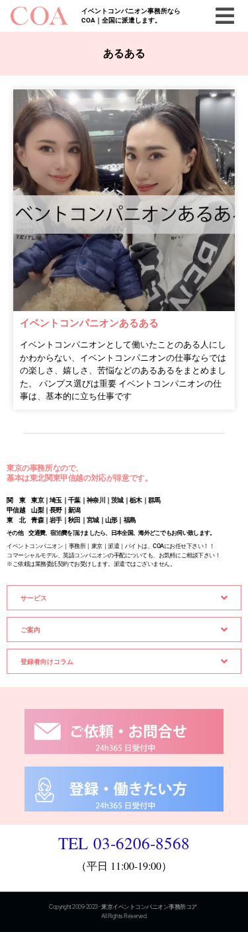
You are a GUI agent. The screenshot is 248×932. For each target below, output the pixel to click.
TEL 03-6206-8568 (124, 843)
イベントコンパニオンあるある (89, 323)
